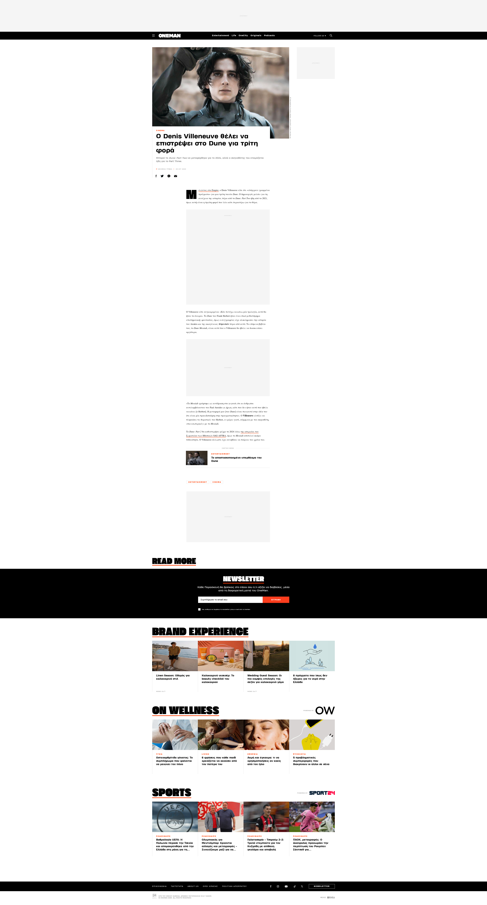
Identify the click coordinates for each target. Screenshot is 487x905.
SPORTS (171, 793)
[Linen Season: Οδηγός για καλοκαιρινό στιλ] (175, 656)
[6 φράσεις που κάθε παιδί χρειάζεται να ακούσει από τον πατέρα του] (221, 735)
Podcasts (269, 36)
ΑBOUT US (193, 886)
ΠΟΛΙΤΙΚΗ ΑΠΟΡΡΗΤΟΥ (234, 886)
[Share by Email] (175, 176)
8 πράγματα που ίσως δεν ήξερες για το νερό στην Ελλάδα (310, 678)
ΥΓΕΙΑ (159, 754)
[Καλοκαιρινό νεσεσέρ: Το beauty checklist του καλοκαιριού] (221, 656)
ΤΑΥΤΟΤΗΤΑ (177, 886)
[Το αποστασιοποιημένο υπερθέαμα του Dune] (196, 458)
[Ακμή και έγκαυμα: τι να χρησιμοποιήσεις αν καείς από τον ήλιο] (266, 735)
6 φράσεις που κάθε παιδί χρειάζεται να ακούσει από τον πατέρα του (219, 761)
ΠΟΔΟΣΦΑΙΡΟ (163, 836)
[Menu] (153, 35)
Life (234, 36)
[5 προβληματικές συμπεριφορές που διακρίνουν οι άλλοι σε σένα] (312, 735)
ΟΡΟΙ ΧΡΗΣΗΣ (210, 886)
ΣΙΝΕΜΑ (160, 130)
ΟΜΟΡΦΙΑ (252, 754)
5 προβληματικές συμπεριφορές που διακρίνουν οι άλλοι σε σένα (311, 761)
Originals (256, 36)
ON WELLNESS (185, 711)
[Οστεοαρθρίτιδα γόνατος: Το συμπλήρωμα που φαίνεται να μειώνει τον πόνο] (175, 735)
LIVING (205, 754)
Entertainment (220, 36)
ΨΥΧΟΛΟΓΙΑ (299, 754)
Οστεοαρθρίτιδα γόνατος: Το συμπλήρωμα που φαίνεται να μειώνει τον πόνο (174, 761)
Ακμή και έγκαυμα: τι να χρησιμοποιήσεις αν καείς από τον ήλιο (264, 761)
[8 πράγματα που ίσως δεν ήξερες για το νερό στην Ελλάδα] (312, 656)
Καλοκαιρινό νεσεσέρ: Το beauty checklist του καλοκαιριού (218, 678)
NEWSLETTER (322, 886)
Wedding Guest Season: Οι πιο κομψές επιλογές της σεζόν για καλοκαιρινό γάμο (265, 678)
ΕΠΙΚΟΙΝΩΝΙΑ (159, 886)
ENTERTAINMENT (220, 454)
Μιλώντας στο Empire (208, 190)
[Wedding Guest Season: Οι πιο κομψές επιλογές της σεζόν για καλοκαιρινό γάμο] (266, 656)
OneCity (243, 36)
